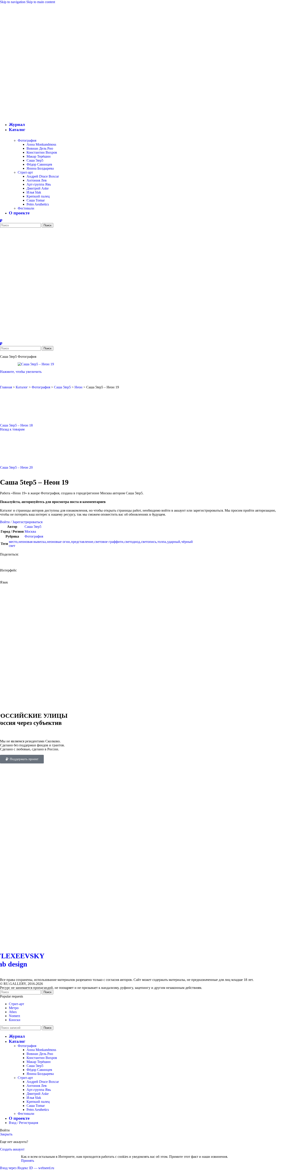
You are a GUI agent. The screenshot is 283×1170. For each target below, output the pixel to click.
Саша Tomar (36, 200)
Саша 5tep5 (35, 160)
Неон (78, 387)
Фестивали (26, 208)
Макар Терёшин (39, 156)
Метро (14, 1008)
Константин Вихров (42, 152)
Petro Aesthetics (38, 204)
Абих (13, 1012)
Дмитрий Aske (38, 188)
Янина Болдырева (40, 168)
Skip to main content (40, 2)
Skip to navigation (13, 2)
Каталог (22, 387)
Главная (6, 387)
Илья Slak (34, 192)
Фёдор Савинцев (39, 164)
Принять (27, 1160)
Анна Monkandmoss (41, 144)
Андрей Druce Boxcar (43, 176)
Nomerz (14, 1016)
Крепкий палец (38, 196)
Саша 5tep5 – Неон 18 (16, 425)
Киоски (14, 1020)
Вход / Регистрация (23, 1123)
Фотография (27, 140)
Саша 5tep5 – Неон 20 (16, 467)
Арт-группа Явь (39, 184)
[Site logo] (38, 116)
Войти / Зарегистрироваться (21, 522)
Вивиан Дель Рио (40, 148)
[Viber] (1, 221)
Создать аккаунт (12, 1149)
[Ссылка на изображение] (85, 944)
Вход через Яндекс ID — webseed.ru (27, 1168)
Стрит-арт (25, 172)
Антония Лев (37, 180)
